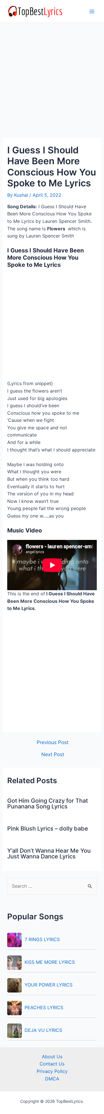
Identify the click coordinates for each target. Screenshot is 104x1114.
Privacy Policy (52, 1071)
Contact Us (52, 1064)
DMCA (52, 1079)
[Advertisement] (52, 84)
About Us (52, 1056)
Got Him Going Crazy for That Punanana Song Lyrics (47, 803)
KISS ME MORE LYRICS (50, 962)
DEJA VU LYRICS (43, 1030)
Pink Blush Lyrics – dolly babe (47, 828)
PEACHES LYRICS (44, 1007)
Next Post (52, 754)
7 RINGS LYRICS (42, 939)
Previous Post (52, 742)
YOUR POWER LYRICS (49, 985)
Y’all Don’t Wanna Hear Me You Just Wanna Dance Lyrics (49, 853)
